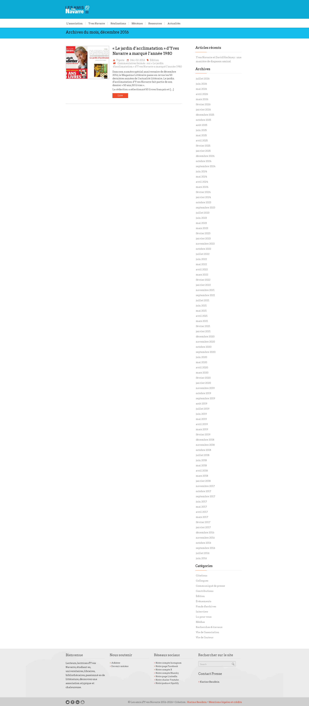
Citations (201, 575)
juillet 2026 (203, 78)
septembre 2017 (205, 496)
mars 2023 (202, 228)
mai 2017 (201, 506)
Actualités (174, 23)
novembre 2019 (205, 388)
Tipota (120, 60)
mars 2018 (202, 475)
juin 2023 (201, 217)
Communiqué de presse (210, 585)
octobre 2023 (203, 202)
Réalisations (118, 23)
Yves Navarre (96, 23)
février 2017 (203, 522)
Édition (154, 60)
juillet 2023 (202, 212)
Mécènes (137, 23)
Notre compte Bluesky (166, 673)
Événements (203, 601)
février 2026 (203, 104)
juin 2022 (201, 259)
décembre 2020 (205, 336)
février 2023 (203, 233)
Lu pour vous (203, 616)
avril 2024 (202, 181)
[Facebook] (73, 702)
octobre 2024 (203, 161)
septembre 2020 (205, 352)
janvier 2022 (203, 285)
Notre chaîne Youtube (166, 680)
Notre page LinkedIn (165, 676)
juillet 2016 (202, 553)
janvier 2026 (203, 109)
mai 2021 (201, 310)
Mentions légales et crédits (225, 702)
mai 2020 (201, 362)
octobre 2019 (203, 393)
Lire (120, 95)
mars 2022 (202, 274)
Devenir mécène (119, 666)
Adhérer (115, 663)
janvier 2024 (203, 197)
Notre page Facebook (166, 666)
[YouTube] (82, 702)
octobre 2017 (203, 491)
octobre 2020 (203, 346)
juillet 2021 (202, 300)
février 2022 (203, 279)
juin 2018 (201, 460)
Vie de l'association (207, 632)
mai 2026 (201, 89)
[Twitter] (68, 702)
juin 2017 (201, 501)
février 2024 (203, 192)
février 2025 (203, 145)
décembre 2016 (205, 532)
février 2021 (203, 326)
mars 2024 (202, 187)
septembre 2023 (205, 207)
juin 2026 (201, 83)
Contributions (204, 591)
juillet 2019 (202, 408)
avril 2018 (202, 470)
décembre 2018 (205, 439)
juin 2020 (201, 357)
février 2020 (203, 377)
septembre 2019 (205, 398)
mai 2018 (201, 465)
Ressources (155, 23)
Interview (202, 611)
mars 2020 (202, 372)
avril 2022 (202, 269)
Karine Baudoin (209, 681)
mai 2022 (201, 264)
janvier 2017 (203, 527)
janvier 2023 (203, 238)
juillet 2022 (202, 254)
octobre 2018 (203, 450)
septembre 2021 (205, 295)
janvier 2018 (203, 481)
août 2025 (201, 125)
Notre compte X (163, 669)
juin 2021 (201, 305)
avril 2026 (202, 94)
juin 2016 (201, 558)
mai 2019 (201, 419)
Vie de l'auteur (204, 637)
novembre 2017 (205, 486)
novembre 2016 (205, 537)
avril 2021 (202, 315)
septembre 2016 (205, 548)
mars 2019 (202, 429)
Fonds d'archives (206, 606)
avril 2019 (202, 424)
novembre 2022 (205, 243)
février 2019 (203, 434)
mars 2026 (202, 99)
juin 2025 (201, 130)
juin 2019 (201, 413)
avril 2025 (202, 140)
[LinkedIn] (78, 702)
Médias (200, 622)
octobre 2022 (203, 248)
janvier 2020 (203, 383)
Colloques (202, 580)
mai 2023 (201, 223)
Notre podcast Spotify (166, 683)
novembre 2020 (205, 341)
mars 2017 (202, 517)
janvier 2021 (203, 331)
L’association (74, 23)
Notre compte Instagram (168, 663)
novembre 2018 (205, 444)
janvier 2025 (203, 150)
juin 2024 (201, 171)
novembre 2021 (205, 290)
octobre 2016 (203, 542)
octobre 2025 (203, 119)
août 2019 (201, 403)
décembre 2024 (205, 156)
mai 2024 (201, 176)
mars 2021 (202, 321)
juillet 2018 (202, 455)
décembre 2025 (205, 114)
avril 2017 (202, 511)
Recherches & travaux (209, 627)
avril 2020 (202, 367)
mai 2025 (201, 135)
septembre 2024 (205, 166)
